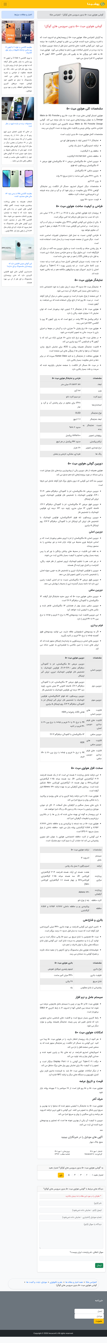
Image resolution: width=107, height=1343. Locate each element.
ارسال (99, 1265)
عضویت (99, 1321)
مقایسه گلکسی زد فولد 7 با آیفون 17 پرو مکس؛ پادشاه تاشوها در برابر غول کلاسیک (18, 50)
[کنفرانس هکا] (95, 4)
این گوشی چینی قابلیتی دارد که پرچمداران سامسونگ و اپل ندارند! (19, 265)
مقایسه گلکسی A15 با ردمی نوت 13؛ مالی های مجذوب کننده (18, 195)
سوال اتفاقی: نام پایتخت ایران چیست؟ (86, 1252)
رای (61, 1175)
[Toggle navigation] (5, 4)
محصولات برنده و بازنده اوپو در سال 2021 (18, 125)
